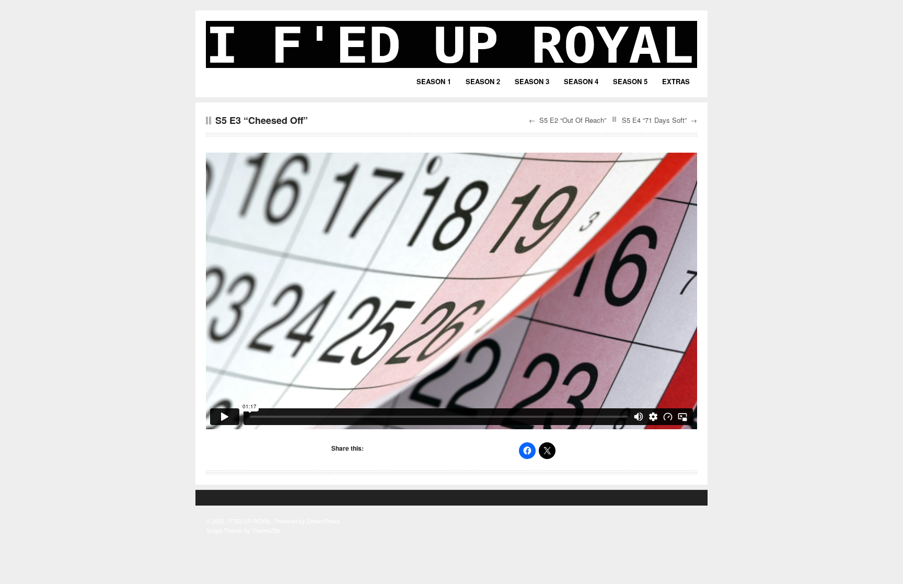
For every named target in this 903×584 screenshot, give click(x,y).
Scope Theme (224, 530)
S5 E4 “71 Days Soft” (654, 120)
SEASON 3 (532, 81)
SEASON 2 (483, 81)
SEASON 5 (630, 81)
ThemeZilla (266, 530)
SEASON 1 (433, 81)
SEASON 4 (581, 81)
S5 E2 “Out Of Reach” (572, 120)
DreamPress (323, 521)
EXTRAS (676, 81)
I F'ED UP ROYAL (248, 521)
